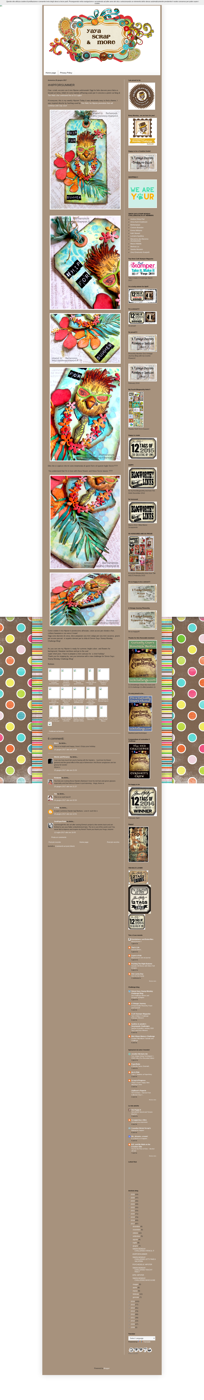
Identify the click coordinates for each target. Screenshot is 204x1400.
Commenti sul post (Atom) (65, 846)
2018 (133, 1220)
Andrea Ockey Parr (137, 219)
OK (109, 3)
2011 (133, 1318)
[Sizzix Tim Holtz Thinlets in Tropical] (103, 679)
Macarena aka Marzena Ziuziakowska (139, 240)
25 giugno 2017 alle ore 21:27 (65, 787)
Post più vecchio (113, 842)
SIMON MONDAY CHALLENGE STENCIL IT (143, 1250)
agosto (135, 1240)
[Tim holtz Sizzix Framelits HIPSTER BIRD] (54, 679)
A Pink (56, 808)
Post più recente (55, 842)
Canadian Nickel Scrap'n (141, 1128)
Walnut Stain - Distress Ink (90, 718)
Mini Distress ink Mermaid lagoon (103, 700)
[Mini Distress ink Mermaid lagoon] (103, 697)
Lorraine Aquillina (137, 236)
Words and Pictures (62, 757)
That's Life (135, 948)
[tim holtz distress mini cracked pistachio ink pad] (54, 716)
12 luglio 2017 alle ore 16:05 (65, 832)
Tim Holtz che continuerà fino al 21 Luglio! (65, 95)
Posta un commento (58, 837)
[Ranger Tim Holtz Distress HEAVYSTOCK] (79, 679)
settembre (137, 1236)
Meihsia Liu (134, 247)
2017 (133, 1224)
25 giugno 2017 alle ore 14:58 (65, 750)
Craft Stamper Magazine (140, 1014)
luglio (135, 1243)
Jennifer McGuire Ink (139, 1054)
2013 (133, 1311)
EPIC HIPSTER (138, 1275)
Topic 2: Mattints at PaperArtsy (141, 1074)
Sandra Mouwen (136, 249)
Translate (146, 1342)
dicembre (136, 1226)
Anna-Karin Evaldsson (138, 222)
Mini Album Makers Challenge (143, 1036)
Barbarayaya (135, 225)
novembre (137, 1230)
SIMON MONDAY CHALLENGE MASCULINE (144, 1279)
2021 (133, 1211)
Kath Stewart (135, 233)
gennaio (136, 1297)
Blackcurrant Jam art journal (140, 958)
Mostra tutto (152, 981)
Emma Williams (136, 231)
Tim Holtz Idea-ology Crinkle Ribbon (103, 719)
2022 (133, 1207)
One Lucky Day (137, 974)
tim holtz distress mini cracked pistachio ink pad (53, 719)
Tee (55, 794)
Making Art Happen (137, 1130)
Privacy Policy (66, 73)
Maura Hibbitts (135, 244)
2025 (133, 1198)
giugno (135, 1246)
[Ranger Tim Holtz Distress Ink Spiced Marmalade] (66, 697)
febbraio (136, 1294)
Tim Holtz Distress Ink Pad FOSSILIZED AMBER (91, 702)
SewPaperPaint (60, 821)
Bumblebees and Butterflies (142, 939)
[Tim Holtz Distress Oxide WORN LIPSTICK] (66, 716)
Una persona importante (139, 1122)
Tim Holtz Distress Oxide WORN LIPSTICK (66, 719)
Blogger (106, 1368)
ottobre (135, 1233)
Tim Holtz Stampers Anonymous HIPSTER (66, 683)
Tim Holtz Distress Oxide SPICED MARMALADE (78, 701)
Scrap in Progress (138, 1080)
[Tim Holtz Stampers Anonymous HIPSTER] (66, 679)
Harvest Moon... (136, 949)
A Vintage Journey (138, 1004)
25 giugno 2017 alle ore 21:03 (65, 770)
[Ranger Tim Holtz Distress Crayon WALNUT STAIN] (79, 716)
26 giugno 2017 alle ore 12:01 (65, 814)
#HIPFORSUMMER (140, 1254)
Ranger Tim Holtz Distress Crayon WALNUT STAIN (78, 719)
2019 (133, 1217)
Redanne (57, 778)
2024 (133, 1201)
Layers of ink (136, 956)
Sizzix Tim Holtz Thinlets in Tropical (103, 682)
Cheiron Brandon (136, 228)
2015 (133, 1305)
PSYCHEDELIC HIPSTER (142, 1265)
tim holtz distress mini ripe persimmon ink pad (54, 702)
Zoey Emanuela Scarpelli (139, 252)
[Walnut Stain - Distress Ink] (91, 716)
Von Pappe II (136, 1110)
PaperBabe (135, 1064)
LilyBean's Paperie (138, 1091)
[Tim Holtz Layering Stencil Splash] (91, 679)
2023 (133, 1204)
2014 (133, 1308)
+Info (103, 3)
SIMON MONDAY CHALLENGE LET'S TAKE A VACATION (144, 1259)
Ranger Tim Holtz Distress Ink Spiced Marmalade (66, 702)
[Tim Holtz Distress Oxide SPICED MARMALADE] (79, 697)
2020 (133, 1214)
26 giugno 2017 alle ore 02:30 (65, 800)
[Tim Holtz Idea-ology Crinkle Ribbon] (103, 716)
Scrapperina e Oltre (139, 1120)
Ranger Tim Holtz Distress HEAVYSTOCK (78, 682)
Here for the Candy (137, 976)
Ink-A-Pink (135, 1072)
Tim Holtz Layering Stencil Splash (91, 682)
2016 (133, 1301)
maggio (136, 1284)
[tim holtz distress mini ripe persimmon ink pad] (54, 697)
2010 (133, 1321)
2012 (133, 1314)
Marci (56, 743)
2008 (133, 1327)
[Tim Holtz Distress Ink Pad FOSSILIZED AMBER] (91, 697)
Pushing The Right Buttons (141, 964)
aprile (135, 1288)
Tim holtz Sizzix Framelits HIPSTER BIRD (54, 682)
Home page (51, 73)
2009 (133, 1324)
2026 (133, 1194)
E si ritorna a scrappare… (140, 1138)
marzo (135, 1291)
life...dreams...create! (139, 1136)
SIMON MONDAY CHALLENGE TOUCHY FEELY (142, 1270)
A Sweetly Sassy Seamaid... (140, 1066)
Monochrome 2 (136, 941)
